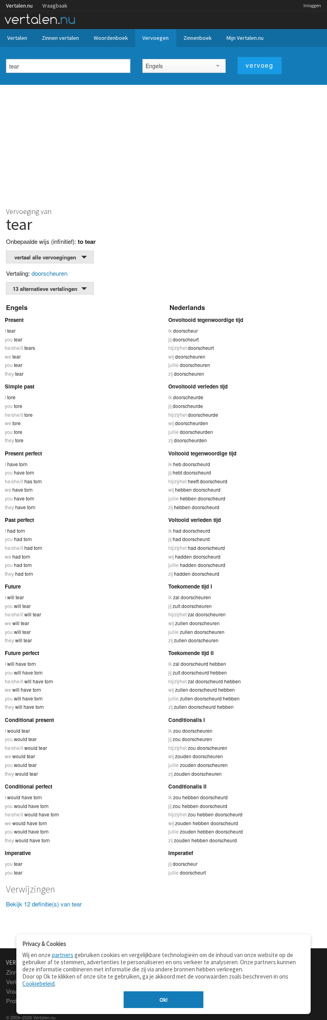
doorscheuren (49, 273)
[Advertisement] (163, 144)
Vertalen (17, 37)
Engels (154, 66)
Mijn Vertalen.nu (245, 37)
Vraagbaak (54, 5)
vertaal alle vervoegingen (45, 257)
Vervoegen (155, 37)
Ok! (163, 999)
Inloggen (312, 5)
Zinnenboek (197, 37)
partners (62, 955)
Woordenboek (111, 37)
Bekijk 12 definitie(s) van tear (44, 904)
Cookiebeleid (38, 983)
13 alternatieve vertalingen (45, 288)
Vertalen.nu (19, 5)
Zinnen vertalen (60, 37)
